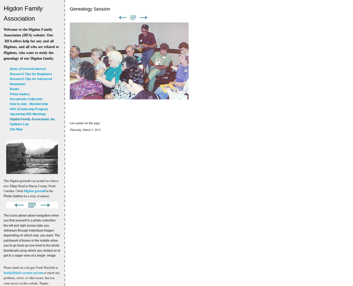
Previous (122, 17)
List (133, 17)
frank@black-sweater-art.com (23, 273)
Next (143, 17)
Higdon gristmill (34, 191)
